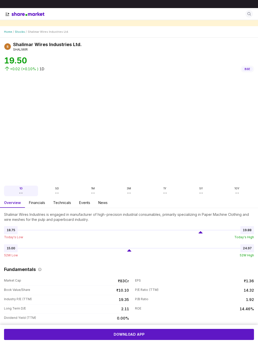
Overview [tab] (12, 202)
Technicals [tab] (62, 202)
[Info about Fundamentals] (39, 269)
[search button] (249, 14)
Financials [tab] (37, 202)
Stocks (20, 31)
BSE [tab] (247, 69)
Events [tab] (84, 202)
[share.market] (28, 13)
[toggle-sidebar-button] (7, 14)
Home (8, 31)
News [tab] (103, 202)
